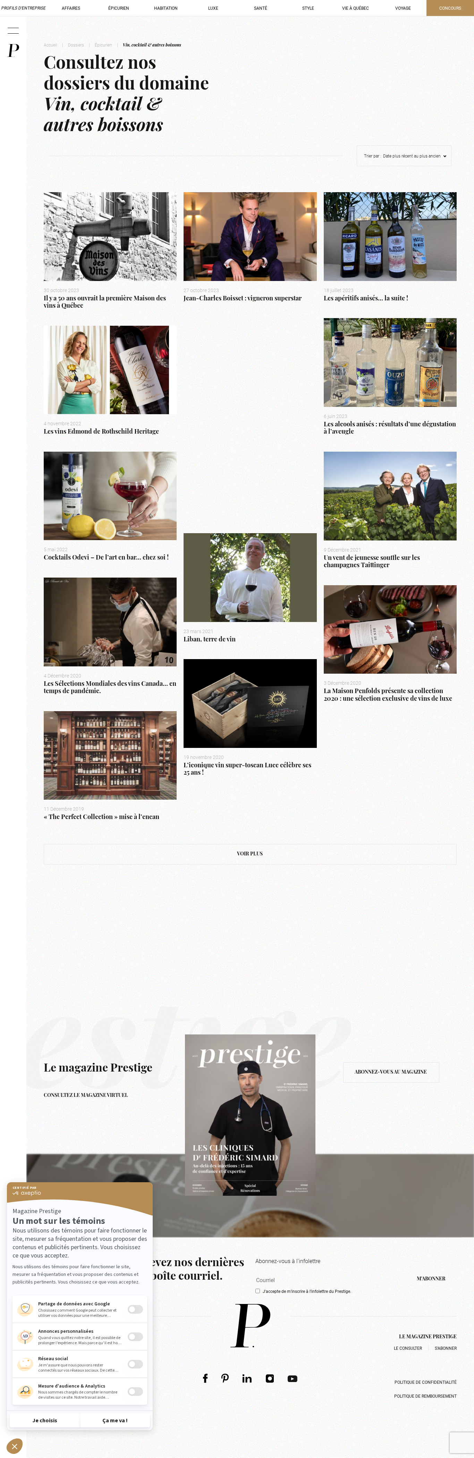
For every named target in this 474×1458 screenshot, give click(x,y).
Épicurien (118, 8)
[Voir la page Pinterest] (225, 1378)
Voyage (403, 8)
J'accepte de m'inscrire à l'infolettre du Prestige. (307, 1291)
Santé (260, 8)
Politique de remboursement (425, 1396)
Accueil (50, 45)
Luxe (213, 8)
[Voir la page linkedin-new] (247, 1378)
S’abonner (446, 1348)
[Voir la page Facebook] (205, 1378)
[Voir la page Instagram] (270, 1378)
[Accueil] (13, 50)
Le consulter (408, 1348)
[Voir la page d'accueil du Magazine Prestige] (250, 1325)
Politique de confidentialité (426, 1382)
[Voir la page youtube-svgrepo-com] (292, 1378)
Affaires (71, 8)
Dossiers (76, 45)
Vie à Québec (355, 8)
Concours (450, 8)
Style (308, 8)
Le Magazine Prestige (428, 1337)
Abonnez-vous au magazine (391, 1072)
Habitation (166, 8)
